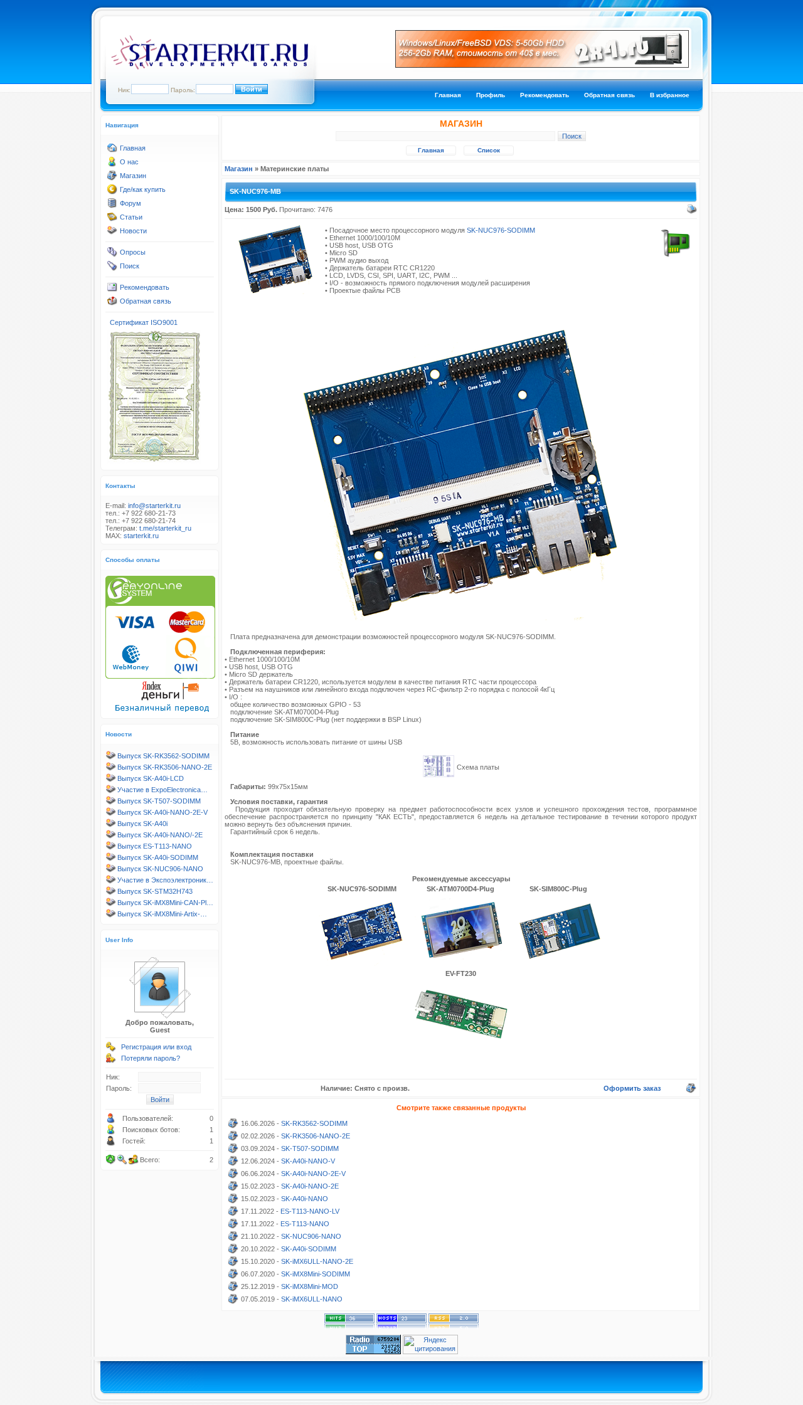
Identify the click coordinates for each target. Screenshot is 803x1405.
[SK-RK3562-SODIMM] (233, 1126)
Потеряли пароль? (150, 1058)
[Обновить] (111, 1160)
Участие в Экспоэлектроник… (165, 880)
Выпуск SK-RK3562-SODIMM (163, 756)
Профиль (490, 95)
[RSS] (453, 1326)
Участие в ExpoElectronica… (162, 789)
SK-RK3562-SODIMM (314, 1123)
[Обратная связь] (112, 303)
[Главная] (112, 150)
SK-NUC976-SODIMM (501, 230)
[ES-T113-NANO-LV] (233, 1213)
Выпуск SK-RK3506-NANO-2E (164, 767)
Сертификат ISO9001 (144, 322)
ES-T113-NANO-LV (309, 1211)
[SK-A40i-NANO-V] (233, 1163)
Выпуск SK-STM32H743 (155, 891)
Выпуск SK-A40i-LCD (150, 778)
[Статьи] (112, 219)
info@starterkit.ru (154, 505)
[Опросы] (112, 254)
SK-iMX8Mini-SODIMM (315, 1274)
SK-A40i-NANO (304, 1198)
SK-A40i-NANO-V (308, 1161)
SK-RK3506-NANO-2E (315, 1136)
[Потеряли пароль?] (111, 1060)
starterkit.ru (141, 535)
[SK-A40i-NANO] (233, 1201)
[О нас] (112, 164)
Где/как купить (143, 189)
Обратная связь (609, 95)
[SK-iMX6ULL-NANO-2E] (233, 1264)
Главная (448, 95)
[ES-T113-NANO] (233, 1226)
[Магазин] (112, 178)
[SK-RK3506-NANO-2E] (233, 1138)
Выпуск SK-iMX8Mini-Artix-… (162, 914)
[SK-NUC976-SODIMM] (361, 963)
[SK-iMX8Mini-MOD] (233, 1289)
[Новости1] (112, 233)
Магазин (133, 175)
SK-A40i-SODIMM (308, 1249)
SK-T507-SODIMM (310, 1148)
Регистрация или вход (156, 1047)
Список (488, 150)
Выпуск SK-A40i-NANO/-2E (160, 835)
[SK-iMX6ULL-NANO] (233, 1301)
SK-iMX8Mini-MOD (309, 1286)
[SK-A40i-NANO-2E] (233, 1188)
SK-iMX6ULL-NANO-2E (317, 1261)
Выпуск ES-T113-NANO (154, 846)
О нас (129, 162)
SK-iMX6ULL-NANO (312, 1299)
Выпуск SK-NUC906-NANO (160, 868)
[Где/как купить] (112, 192)
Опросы (133, 252)
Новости (133, 231)
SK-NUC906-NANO (311, 1236)
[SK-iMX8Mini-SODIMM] (233, 1276)
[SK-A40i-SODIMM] (233, 1251)
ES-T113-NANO (304, 1223)
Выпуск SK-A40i (142, 823)
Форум (130, 203)
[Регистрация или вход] (111, 1049)
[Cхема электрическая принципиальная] (438, 774)
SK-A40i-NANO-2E (310, 1186)
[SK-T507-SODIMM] (233, 1151)
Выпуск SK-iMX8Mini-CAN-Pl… (165, 902)
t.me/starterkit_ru (165, 528)
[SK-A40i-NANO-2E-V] (233, 1176)
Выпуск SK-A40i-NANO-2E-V (162, 812)
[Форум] (112, 205)
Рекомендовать (544, 95)
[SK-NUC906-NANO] (233, 1239)
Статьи (131, 217)
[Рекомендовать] (112, 290)
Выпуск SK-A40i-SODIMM (157, 857)
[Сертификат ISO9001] (154, 461)
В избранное (669, 95)
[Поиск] (112, 268)
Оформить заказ (632, 1088)
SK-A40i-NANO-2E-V (313, 1173)
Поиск (129, 266)
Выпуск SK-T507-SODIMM (159, 801)
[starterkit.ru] (209, 67)
